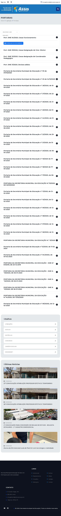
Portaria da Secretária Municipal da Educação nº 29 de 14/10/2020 (29, 79)
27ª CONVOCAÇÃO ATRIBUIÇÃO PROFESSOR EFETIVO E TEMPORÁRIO (28, 383)
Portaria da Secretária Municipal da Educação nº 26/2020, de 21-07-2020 (29, 102)
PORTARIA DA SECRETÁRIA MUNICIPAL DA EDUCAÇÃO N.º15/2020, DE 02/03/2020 (29, 184)
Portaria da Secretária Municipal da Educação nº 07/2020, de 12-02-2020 (29, 225)
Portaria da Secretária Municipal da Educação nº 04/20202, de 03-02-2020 (28, 255)
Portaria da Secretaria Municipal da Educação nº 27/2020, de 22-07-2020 (29, 94)
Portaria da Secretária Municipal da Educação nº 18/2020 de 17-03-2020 (28, 168)
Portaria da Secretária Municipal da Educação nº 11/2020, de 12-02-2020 (28, 192)
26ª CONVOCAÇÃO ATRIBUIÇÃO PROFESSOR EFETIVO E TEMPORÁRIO (28, 404)
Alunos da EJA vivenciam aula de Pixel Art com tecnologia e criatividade (29, 448)
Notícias (50, 473)
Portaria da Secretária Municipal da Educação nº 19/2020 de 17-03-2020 (28, 159)
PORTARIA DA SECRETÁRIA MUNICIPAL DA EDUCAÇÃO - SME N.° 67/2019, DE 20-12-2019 (29, 264)
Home (2, 20)
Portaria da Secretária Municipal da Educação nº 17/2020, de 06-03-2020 (29, 176)
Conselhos (35, 479)
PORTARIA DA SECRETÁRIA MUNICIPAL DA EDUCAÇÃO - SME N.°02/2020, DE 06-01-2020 (28, 280)
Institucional (36, 473)
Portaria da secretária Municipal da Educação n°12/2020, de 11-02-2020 (29, 247)
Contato (51, 482)
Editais (50, 476)
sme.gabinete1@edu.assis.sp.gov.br (51, 2)
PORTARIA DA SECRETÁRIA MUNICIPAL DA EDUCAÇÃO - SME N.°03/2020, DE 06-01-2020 (28, 272)
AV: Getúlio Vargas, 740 (13, 491)
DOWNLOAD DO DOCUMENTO (14, 43)
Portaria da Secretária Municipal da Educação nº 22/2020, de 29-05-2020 (29, 135)
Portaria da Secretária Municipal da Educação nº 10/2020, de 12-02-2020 (28, 200)
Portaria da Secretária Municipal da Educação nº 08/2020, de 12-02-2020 (29, 217)
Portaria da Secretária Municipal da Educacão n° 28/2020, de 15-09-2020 (29, 86)
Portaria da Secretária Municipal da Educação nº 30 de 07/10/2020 (25, 72)
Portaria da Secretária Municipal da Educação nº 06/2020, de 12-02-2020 (29, 233)
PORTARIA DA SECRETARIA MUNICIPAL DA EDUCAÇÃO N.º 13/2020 (29, 240)
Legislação (9, 20)
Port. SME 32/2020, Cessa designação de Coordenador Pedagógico (25, 57)
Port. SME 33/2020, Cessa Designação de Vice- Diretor (25, 50)
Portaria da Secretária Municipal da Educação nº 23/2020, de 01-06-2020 (29, 127)
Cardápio (51, 479)
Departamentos (37, 476)
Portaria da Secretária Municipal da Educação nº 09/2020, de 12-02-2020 (29, 208)
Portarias (16, 20)
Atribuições (36, 482)
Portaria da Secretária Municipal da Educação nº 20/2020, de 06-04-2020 (29, 151)
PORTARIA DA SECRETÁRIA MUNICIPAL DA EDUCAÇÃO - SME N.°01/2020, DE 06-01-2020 (28, 288)
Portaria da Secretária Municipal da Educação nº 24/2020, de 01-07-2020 (29, 119)
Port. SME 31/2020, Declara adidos (17, 65)
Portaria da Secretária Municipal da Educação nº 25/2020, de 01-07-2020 (29, 111)
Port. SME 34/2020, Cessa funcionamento (20, 38)
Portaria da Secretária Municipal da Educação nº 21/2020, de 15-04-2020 (28, 143)
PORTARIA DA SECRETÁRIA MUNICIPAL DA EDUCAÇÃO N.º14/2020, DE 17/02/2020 (25, 296)
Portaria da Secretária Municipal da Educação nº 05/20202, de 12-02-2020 (29, 304)
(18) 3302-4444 (11, 494)
